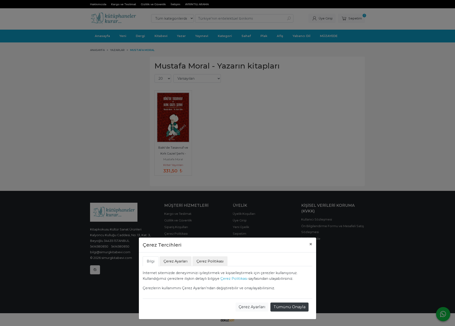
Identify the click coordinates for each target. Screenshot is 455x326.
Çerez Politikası (233, 278)
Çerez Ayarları (252, 307)
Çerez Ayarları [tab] (175, 261)
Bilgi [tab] (151, 261)
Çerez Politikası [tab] (209, 261)
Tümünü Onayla (289, 307)
